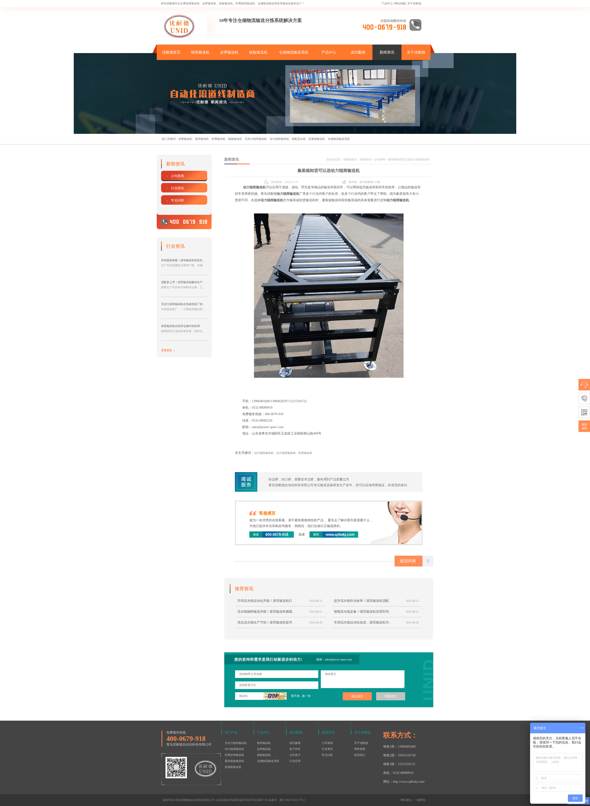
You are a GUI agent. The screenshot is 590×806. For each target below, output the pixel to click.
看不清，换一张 (300, 696)
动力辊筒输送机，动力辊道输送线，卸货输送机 (283, 453)
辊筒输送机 (200, 52)
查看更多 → (168, 350)
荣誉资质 (359, 749)
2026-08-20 (315, 622)
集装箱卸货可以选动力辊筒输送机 (409, 159)
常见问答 (327, 755)
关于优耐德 (414, 3)
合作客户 (295, 755)
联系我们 (359, 755)
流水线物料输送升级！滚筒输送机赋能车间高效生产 (274, 611)
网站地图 (400, 3)
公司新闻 (379, 159)
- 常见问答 (175, 200)
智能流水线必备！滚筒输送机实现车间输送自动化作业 (372, 611)
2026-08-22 (315, 600)
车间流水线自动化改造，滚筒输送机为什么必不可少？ (372, 622)
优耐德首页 (171, 52)
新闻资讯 (387, 52)
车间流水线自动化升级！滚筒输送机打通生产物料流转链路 (279, 600)
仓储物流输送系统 (293, 52)
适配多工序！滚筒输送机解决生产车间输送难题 (190, 282)
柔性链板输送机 (234, 761)
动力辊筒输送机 (279, 139)
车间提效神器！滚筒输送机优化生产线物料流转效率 (193, 260)
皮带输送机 (229, 52)
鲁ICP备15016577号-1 (293, 800)
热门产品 (231, 732)
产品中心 (387, 3)
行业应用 (295, 761)
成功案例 (358, 52)
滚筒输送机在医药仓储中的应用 (180, 326)
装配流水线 (299, 139)
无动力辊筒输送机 (256, 139)
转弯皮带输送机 (234, 755)
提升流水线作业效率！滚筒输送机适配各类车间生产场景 (374, 600)
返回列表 (408, 561)
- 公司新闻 (175, 176)
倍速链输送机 (316, 139)
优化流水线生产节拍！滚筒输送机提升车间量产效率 (274, 622)
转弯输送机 (218, 139)
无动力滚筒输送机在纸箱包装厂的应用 (184, 304)
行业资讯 (327, 749)
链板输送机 (258, 52)
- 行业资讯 (175, 188)
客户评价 (295, 749)
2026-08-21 (315, 611)
